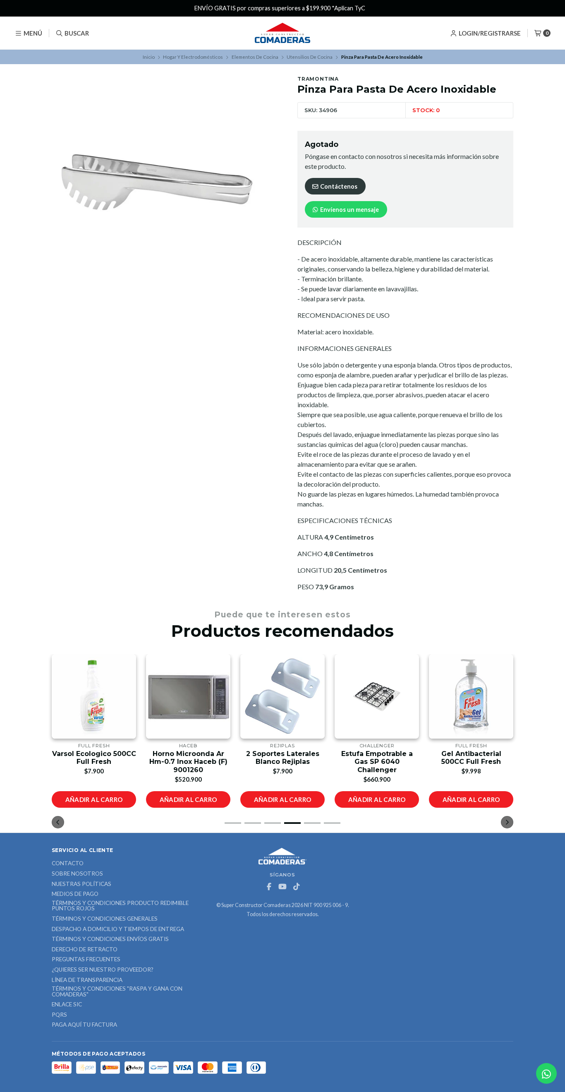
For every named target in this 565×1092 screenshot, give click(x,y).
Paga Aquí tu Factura (84, 1025)
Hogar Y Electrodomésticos (193, 57)
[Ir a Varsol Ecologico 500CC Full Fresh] (94, 696)
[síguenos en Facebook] (268, 886)
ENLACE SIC (67, 1005)
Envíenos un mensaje (349, 209)
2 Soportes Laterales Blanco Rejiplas (282, 758)
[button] (233, 823)
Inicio (149, 57)
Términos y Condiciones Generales (105, 919)
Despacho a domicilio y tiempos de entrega (118, 929)
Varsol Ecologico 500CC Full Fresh (94, 758)
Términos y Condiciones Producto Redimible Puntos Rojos (120, 906)
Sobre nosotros (77, 874)
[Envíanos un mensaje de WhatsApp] (546, 1073)
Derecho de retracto (84, 950)
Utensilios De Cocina (310, 57)
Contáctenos (338, 186)
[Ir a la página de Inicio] (282, 33)
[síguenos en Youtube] (282, 886)
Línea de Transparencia (87, 980)
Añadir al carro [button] (94, 799)
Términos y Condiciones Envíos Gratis (110, 939)
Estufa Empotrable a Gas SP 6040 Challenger (377, 761)
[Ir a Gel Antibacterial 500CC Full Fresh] (471, 696)
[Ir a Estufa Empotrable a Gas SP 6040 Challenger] (377, 696)
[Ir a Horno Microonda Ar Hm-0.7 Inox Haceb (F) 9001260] (188, 696)
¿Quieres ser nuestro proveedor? (102, 970)
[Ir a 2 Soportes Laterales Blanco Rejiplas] (282, 696)
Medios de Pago (75, 894)
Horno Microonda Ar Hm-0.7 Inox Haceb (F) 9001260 (188, 761)
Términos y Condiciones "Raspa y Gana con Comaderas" (117, 991)
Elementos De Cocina (255, 57)
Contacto (68, 863)
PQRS (59, 1015)
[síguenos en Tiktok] (296, 886)
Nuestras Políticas (81, 884)
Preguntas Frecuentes (86, 959)
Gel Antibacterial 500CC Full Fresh (471, 758)
